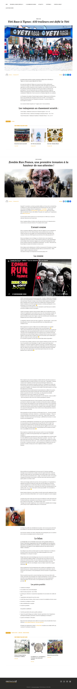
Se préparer (48, 4)
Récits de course (38, 159)
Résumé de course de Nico (52, 655)
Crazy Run (44, 209)
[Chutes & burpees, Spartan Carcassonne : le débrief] (22, 646)
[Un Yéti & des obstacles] (38, 135)
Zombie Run (20, 632)
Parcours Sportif (14, 632)
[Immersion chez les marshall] (22, 135)
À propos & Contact (58, 4)
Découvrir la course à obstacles (16, 4)
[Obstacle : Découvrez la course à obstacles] (11, 681)
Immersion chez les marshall (20, 143)
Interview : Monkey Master (53, 143)
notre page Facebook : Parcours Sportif (34, 622)
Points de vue (38, 18)
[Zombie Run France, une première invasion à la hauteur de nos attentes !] (38, 183)
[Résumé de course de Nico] (55, 646)
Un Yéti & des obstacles (36, 143)
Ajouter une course (9, 8)
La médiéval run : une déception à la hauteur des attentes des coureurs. (38, 658)
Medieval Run (43, 210)
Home (7, 4)
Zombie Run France (26, 632)
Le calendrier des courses (31, 4)
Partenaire (10, 74)
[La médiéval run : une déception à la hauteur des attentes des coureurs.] (38, 647)
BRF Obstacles (26, 213)
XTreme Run (34, 210)
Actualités (40, 4)
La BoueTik (38, 625)
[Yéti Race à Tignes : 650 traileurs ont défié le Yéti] (38, 48)
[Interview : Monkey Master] (55, 135)
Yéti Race (12, 121)
